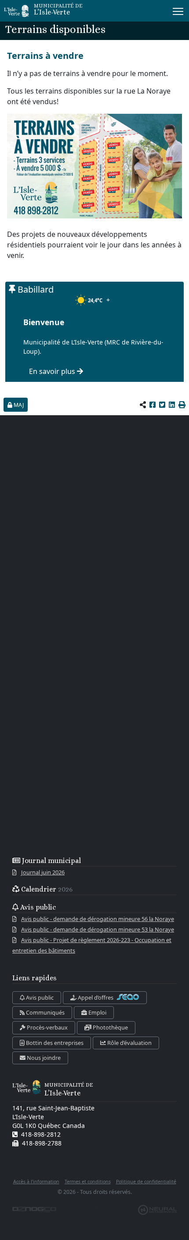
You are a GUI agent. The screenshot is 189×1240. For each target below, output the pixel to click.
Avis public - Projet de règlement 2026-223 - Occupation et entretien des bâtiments (91, 945)
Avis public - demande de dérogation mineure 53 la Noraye (97, 929)
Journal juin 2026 (43, 872)
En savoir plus (53, 371)
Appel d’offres (95, 997)
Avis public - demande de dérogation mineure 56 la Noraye (97, 919)
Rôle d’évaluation (129, 1043)
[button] (181, 405)
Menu (178, 10)
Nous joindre (43, 1058)
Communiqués (45, 1012)
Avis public (39, 997)
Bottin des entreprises (54, 1043)
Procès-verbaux (46, 1027)
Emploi (96, 1012)
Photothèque (109, 1027)
